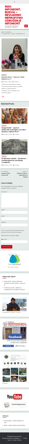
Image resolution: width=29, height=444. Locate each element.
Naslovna (4, 74)
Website (3, 222)
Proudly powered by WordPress (11, 438)
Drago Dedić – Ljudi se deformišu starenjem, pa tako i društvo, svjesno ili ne (14, 130)
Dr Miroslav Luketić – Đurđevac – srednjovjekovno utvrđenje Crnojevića (14, 160)
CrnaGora (16, 81)
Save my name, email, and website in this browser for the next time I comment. (12, 231)
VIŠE (3, 96)
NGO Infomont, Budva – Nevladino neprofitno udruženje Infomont (14, 15)
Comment (4, 192)
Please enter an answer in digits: (10, 235)
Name (3, 210)
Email (3, 216)
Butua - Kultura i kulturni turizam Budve (14, 425)
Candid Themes (17, 440)
